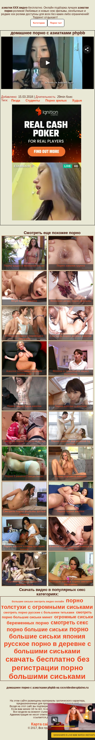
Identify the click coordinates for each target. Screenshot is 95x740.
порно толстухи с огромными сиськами (47, 603)
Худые (77, 100)
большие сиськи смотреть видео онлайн (38, 601)
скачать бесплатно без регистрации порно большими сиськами (47, 667)
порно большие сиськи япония (49, 633)
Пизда (15, 100)
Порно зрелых (56, 100)
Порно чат (56, 23)
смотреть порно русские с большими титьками (38, 612)
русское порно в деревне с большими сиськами (47, 647)
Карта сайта (42, 724)
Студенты (33, 100)
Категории (39, 23)
